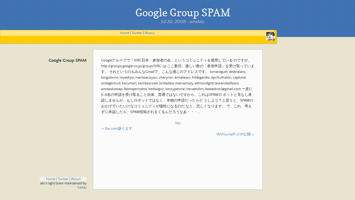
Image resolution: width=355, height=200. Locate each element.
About (149, 33)
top (177, 123)
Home (124, 33)
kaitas (82, 187)
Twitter (137, 33)
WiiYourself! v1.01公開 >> (235, 134)
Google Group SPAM (68, 60)
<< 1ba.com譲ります (116, 129)
